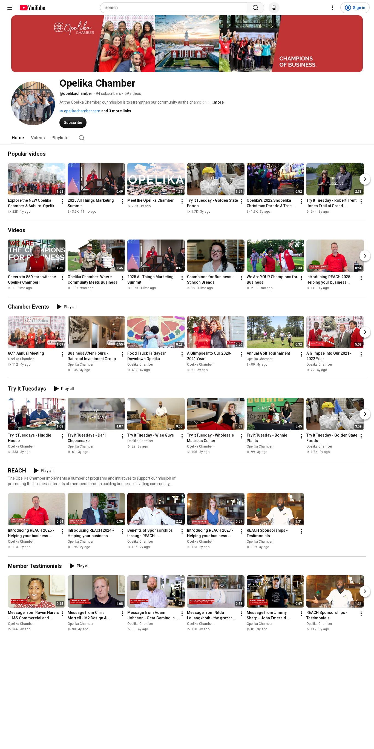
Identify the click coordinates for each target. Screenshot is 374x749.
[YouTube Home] (32, 7)
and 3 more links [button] (116, 111)
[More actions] (62, 201)
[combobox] (175, 7)
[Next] (364, 179)
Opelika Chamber (21, 359)
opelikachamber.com (81, 111)
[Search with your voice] (274, 7)
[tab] (17, 137)
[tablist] (187, 137)
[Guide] (10, 7)
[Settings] (332, 7)
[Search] (255, 7)
